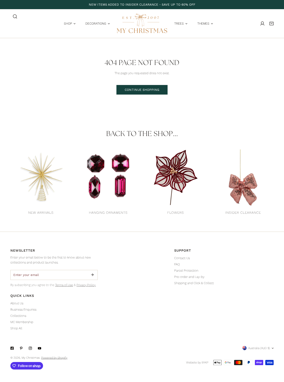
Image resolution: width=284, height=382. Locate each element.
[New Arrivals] (41, 177)
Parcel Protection (186, 270)
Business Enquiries (23, 309)
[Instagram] (30, 348)
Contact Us (182, 258)
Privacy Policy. (86, 285)
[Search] (15, 16)
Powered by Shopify (54, 357)
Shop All (16, 328)
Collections (18, 316)
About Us (16, 303)
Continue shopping (142, 90)
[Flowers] (175, 177)
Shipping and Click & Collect (194, 283)
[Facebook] (12, 348)
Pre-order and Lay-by (189, 277)
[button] (271, 23)
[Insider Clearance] (243, 177)
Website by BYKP (197, 362)
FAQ (177, 264)
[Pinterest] (21, 348)
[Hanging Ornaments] (108, 177)
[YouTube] (39, 348)
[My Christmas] (142, 23)
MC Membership (21, 322)
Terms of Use (64, 285)
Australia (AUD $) (259, 348)
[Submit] (92, 275)
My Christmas (31, 357)
